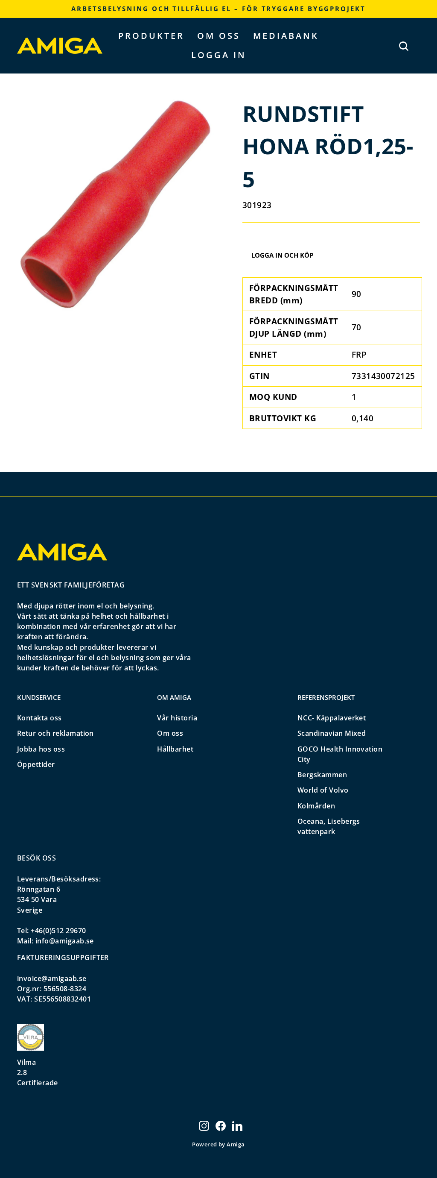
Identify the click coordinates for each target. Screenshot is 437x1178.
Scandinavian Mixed (331, 733)
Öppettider (36, 764)
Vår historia (177, 718)
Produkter (151, 35)
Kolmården (316, 806)
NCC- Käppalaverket (331, 718)
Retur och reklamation (55, 733)
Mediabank (286, 35)
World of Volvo (323, 790)
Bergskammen (322, 774)
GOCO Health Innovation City (339, 754)
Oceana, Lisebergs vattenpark (328, 826)
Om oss (218, 35)
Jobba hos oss (41, 749)
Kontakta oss (39, 718)
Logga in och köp (282, 255)
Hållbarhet (175, 749)
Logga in (218, 55)
